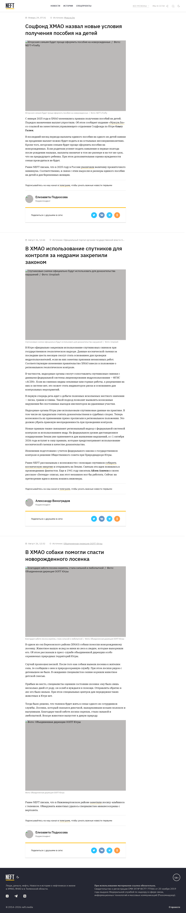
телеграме (64, 185)
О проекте (174, 907)
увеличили (87, 167)
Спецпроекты (83, 6)
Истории (68, 6)
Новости (55, 6)
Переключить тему (178, 6)
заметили (96, 802)
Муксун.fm (69, 17)
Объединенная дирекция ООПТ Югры (83, 543)
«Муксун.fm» (117, 122)
